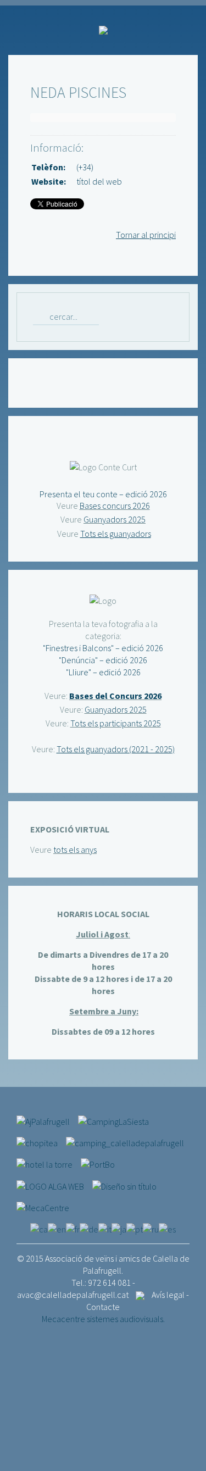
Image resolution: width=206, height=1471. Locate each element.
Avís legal (168, 1294)
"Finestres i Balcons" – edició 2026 (103, 647)
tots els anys (75, 849)
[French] (73, 1228)
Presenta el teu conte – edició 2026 (103, 494)
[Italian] (105, 1228)
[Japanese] (119, 1228)
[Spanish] (167, 1228)
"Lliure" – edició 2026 (103, 672)
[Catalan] (39, 1228)
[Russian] (151, 1228)
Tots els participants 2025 (115, 723)
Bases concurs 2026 (115, 505)
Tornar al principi (146, 234)
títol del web (99, 181)
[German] (89, 1228)
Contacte (103, 1306)
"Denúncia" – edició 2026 (103, 659)
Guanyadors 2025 (114, 519)
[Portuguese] (134, 1228)
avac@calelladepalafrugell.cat (73, 1294)
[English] (57, 1228)
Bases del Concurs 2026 (115, 695)
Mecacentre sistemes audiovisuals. (103, 1318)
